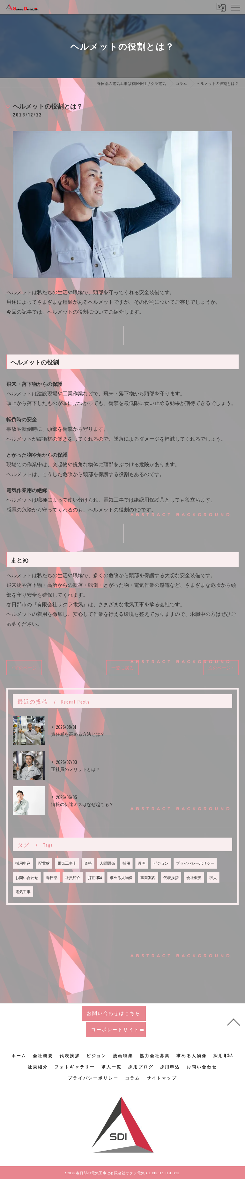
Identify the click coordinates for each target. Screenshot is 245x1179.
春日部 (51, 877)
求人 (213, 877)
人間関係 (107, 863)
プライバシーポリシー (195, 863)
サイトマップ (162, 1077)
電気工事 (23, 891)
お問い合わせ (26, 877)
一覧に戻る (122, 667)
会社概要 (194, 877)
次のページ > (221, 667)
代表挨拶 (171, 877)
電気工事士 (67, 863)
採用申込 (23, 863)
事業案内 (148, 877)
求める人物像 (121, 877)
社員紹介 (72, 877)
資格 (88, 863)
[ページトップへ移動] (233, 1021)
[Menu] (235, 7)
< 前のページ (24, 667)
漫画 (141, 863)
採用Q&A (95, 877)
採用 (126, 863)
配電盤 (44, 863)
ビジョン (160, 863)
